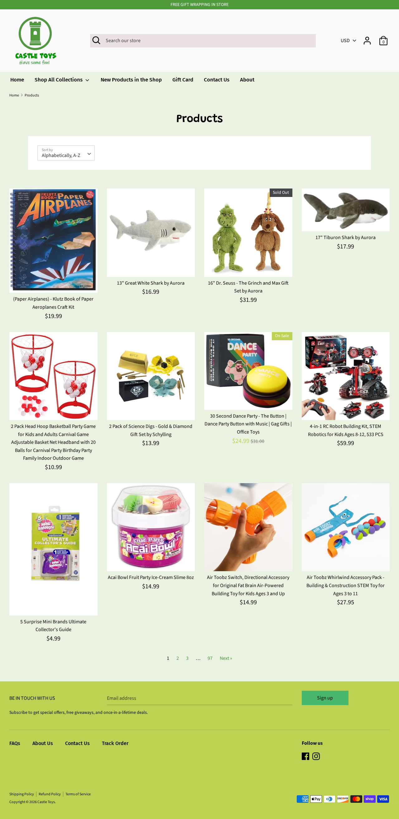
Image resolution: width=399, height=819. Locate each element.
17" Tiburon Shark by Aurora (345, 237)
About (247, 79)
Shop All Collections (59, 79)
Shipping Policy (21, 794)
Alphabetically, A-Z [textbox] (61, 155)
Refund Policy (50, 794)
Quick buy (53, 282)
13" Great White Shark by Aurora (151, 283)
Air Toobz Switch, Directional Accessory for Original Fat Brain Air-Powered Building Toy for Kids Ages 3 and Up (248, 585)
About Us (42, 743)
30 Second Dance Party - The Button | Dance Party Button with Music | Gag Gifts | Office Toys (248, 424)
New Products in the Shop (131, 79)
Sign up (325, 697)
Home (17, 79)
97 (210, 658)
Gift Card (182, 79)
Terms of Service (78, 794)
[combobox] (66, 152)
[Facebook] (306, 757)
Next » (226, 658)
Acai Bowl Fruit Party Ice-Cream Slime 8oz (151, 577)
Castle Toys (46, 802)
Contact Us (216, 79)
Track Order (115, 743)
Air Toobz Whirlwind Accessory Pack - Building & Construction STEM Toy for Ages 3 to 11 (345, 585)
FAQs (14, 743)
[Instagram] (316, 757)
